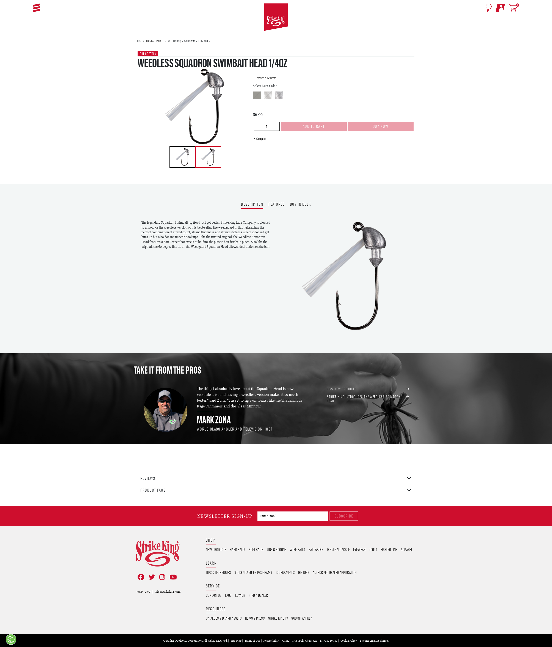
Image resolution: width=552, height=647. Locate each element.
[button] (36, 7)
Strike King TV (278, 618)
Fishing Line (389, 549)
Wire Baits (297, 549)
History (303, 572)
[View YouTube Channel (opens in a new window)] (172, 577)
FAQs (228, 595)
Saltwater (316, 549)
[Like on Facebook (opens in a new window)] (140, 577)
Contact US (214, 595)
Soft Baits (256, 549)
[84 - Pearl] (268, 95)
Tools (373, 549)
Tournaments (285, 572)
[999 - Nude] (279, 95)
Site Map (236, 640)
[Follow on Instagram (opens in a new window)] (161, 577)
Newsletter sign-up (224, 516)
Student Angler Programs (253, 572)
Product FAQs (153, 490)
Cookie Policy (348, 640)
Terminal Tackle (154, 41)
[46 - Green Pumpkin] (257, 95)
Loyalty (240, 595)
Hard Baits (237, 549)
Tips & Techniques (218, 572)
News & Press (255, 618)
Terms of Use (252, 640)
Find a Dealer (258, 595)
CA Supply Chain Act (304, 640)
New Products (216, 549)
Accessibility (271, 640)
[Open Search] (489, 8)
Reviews (147, 478)
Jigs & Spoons (276, 549)
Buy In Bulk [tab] (300, 204)
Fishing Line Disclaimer (374, 640)
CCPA (285, 640)
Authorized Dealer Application (334, 572)
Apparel (407, 549)
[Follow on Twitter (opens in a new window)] (151, 577)
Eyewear (359, 549)
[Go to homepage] (276, 17)
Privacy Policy (328, 640)
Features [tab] (276, 204)
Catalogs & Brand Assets (224, 618)
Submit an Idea (301, 618)
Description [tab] (252, 204)
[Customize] (11, 639)
